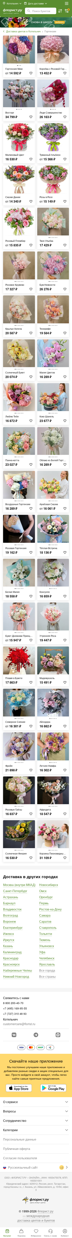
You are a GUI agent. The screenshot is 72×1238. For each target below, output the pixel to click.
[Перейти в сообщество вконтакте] (14, 1035)
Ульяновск (46, 946)
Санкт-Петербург (15, 891)
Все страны (47, 976)
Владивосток (12, 909)
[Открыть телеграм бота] (36, 1035)
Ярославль (47, 964)
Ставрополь (47, 927)
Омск (42, 891)
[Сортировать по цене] (60, 11)
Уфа (42, 952)
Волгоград (10, 915)
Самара (44, 915)
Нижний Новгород (16, 976)
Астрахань (10, 897)
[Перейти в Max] (58, 1035)
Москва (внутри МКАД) (19, 885)
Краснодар (10, 958)
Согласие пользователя (20, 1158)
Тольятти (45, 933)
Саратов (45, 921)
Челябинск (46, 958)
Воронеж (9, 921)
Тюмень (44, 940)
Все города (47, 970)
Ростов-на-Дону (50, 909)
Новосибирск (48, 885)
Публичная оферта (16, 1148)
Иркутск (8, 940)
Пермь (44, 903)
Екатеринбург (13, 927)
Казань (8, 946)
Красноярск (11, 964)
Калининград (12, 952)
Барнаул (9, 903)
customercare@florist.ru (19, 1024)
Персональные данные (19, 1139)
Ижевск (8, 933)
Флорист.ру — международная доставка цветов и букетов (36, 1216)
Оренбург (46, 897)
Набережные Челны (17, 970)
